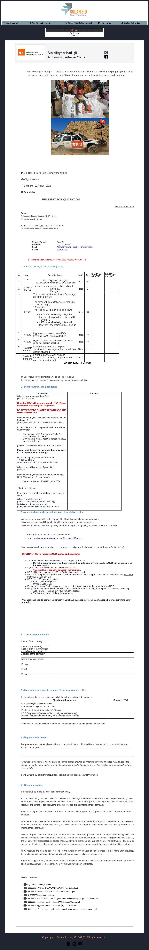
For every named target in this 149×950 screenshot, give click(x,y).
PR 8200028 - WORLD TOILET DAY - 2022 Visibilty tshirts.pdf (50, 892)
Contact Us (128, 23)
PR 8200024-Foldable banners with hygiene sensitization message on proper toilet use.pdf (62, 899)
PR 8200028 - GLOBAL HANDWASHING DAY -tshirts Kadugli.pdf (52, 888)
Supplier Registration (75, 23)
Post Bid (34, 23)
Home (7, 23)
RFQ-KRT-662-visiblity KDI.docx (39, 885)
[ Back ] (74, 35)
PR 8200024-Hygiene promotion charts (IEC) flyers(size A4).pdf (51, 906)
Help (102, 23)
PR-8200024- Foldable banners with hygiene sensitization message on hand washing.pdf (61, 909)
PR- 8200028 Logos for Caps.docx (40, 895)
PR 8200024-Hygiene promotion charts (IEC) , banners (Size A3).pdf (53, 902)
